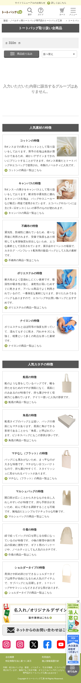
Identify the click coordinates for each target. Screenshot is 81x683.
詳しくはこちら (58, 3)
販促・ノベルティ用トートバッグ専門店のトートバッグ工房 (33, 20)
